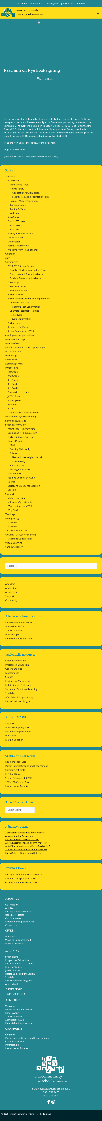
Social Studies (17, 465)
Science (14, 453)
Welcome (15, 213)
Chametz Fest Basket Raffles (24, 310)
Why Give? (13, 510)
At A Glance (14, 217)
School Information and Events (24, 412)
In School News (15, 294)
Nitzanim (12, 404)
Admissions (14, 180)
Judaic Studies (12, 970)
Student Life (11, 956)
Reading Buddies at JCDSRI (21, 477)
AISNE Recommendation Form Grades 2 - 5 (27, 846)
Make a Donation (17, 497)
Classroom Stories (17, 286)
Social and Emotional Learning (24, 485)
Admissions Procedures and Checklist (24, 832)
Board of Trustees (17, 221)
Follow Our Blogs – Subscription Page (25, 347)
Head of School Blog (15, 761)
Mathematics (14, 473)
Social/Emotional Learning (19, 963)
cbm (7, 257)
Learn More (11, 359)
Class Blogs (13, 282)
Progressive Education (17, 664)
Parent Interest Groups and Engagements (27, 1037)
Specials (12, 489)
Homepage (11, 355)
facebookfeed (12, 343)
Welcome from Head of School (23, 249)
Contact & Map (15, 225)
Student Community (15, 424)
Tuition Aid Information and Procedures (26, 849)
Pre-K (10, 408)
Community (11, 261)
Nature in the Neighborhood (27, 457)
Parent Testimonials (18, 245)
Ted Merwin (60, 118)
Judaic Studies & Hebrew (18, 685)
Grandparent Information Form (26, 274)
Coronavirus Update (18, 392)
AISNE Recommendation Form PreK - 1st (26, 842)
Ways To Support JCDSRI (18, 939)
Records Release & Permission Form (30, 196)
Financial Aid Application (18, 638)
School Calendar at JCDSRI (21, 331)
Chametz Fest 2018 (20, 302)
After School (11, 983)
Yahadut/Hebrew (14, 546)
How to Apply (17, 188)
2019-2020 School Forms (21, 266)
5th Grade (13, 388)
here (53, 142)
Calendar (81, 3)
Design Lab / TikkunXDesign (22, 432)
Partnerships (14, 323)
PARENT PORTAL (16, 994)
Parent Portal (36, 3)
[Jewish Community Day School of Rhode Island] (22, 13)
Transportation (18, 204)
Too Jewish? (11, 522)
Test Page (10, 514)
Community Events (17, 290)
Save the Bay (18, 461)
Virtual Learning (13, 542)
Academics (11, 592)
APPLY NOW (13, 989)
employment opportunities (19, 335)
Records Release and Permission (22, 839)
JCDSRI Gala (16, 314)
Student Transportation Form (25, 278)
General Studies (16, 440)
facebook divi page (15, 339)
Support (9, 493)
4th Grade (13, 383)
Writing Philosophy (20, 469)
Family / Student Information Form (28, 270)
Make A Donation (14, 943)
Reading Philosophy (20, 449)
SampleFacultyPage (15, 420)
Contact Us (21, 3)
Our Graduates (15, 237)
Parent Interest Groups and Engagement (29, 298)
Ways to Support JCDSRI (20, 506)
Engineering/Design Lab (17, 681)
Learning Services (14, 363)
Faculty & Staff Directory (20, 233)
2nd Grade (13, 375)
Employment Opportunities (60, 3)
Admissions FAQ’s (19, 184)
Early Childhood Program (21, 436)
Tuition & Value (18, 209)
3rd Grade (13, 379)
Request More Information (24, 200)
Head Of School (13, 351)
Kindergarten (14, 400)
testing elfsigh (12, 518)
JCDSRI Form (14, 396)
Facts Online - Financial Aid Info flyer (24, 853)
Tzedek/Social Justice (16, 530)
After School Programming (21, 428)
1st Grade (13, 371)
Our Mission (14, 241)
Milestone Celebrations (20, 538)
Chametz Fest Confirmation (26, 306)
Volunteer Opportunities (20, 502)
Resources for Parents (19, 327)
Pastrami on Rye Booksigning (20, 416)
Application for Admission (26, 192)
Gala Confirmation (21, 318)
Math (12, 445)
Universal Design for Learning (20, 534)
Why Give (10, 936)
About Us (10, 176)
